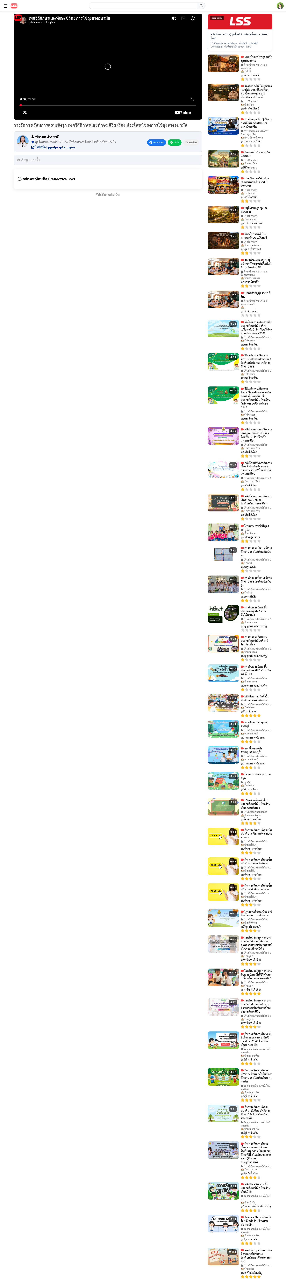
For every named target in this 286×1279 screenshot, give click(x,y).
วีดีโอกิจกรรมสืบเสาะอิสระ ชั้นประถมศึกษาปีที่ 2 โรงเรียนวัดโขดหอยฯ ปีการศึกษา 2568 (256, 360)
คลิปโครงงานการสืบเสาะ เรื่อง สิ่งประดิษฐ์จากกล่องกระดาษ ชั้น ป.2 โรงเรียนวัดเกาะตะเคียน (256, 468)
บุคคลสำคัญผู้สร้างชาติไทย (255, 294)
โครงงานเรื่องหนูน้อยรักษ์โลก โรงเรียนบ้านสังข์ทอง (256, 913)
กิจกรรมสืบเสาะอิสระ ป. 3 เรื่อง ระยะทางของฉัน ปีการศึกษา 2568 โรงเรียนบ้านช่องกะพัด (256, 1039)
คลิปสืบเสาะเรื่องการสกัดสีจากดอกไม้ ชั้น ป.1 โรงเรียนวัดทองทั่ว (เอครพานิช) (256, 1255)
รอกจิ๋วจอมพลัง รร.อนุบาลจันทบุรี (251, 750)
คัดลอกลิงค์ (191, 142)
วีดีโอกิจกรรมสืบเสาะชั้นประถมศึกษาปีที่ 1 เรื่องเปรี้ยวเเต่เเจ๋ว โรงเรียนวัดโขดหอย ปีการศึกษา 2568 (256, 327)
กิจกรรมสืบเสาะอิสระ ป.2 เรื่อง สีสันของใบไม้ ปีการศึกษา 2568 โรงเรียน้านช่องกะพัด (256, 1075)
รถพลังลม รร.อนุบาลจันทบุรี (254, 724)
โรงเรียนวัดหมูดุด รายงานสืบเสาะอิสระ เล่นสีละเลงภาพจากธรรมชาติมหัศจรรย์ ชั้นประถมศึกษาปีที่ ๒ (256, 943)
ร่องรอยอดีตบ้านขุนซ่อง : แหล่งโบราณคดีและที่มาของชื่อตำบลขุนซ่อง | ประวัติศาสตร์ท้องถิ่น (256, 91)
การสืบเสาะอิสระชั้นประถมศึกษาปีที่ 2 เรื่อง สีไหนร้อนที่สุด (254, 640)
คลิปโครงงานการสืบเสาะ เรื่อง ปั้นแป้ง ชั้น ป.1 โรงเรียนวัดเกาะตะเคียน (256, 499)
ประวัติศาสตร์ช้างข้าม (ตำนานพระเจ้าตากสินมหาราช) (255, 181)
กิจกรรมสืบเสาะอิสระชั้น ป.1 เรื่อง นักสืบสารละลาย (256, 887)
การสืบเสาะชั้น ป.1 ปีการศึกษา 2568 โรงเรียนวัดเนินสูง (256, 581)
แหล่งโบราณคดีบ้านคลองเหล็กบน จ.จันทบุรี (254, 235)
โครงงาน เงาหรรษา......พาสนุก (256, 776)
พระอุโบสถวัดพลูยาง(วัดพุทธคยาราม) (256, 58)
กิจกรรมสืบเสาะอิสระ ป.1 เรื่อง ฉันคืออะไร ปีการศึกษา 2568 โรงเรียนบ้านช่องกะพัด (255, 1112)
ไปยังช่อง (54, 147)
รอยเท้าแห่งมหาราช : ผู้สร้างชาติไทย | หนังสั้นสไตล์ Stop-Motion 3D (256, 263)
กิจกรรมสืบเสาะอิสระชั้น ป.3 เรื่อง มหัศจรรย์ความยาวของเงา (256, 833)
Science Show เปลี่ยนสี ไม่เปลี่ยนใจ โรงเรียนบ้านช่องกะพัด (256, 1220)
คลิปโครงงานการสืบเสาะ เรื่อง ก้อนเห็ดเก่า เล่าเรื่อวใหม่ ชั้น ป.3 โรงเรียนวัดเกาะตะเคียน (256, 435)
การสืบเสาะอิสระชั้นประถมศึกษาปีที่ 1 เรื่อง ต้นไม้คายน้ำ (254, 611)
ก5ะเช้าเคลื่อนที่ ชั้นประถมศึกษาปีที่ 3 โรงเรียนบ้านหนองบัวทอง (255, 803)
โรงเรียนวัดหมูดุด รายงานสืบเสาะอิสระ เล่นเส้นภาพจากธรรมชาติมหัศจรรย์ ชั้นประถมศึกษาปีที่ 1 (256, 1006)
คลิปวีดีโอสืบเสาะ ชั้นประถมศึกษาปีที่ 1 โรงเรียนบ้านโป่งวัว (255, 1187)
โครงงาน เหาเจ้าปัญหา (256, 525)
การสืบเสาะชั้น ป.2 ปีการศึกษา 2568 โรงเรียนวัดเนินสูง (256, 551)
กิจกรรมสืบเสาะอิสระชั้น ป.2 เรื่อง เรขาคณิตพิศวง (256, 861)
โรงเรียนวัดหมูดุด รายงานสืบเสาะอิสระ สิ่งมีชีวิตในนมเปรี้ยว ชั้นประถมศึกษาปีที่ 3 (256, 974)
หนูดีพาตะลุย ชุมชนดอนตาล (254, 209)
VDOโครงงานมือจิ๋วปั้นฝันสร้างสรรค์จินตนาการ (255, 698)
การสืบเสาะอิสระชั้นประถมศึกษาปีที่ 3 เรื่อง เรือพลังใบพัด (256, 670)
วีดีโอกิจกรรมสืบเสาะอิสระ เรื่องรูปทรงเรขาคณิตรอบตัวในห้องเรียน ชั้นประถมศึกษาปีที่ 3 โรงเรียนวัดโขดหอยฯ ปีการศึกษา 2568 (256, 398)
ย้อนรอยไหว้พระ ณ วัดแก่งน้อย (255, 154)
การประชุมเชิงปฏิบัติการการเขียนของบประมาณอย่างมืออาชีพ (256, 122)
